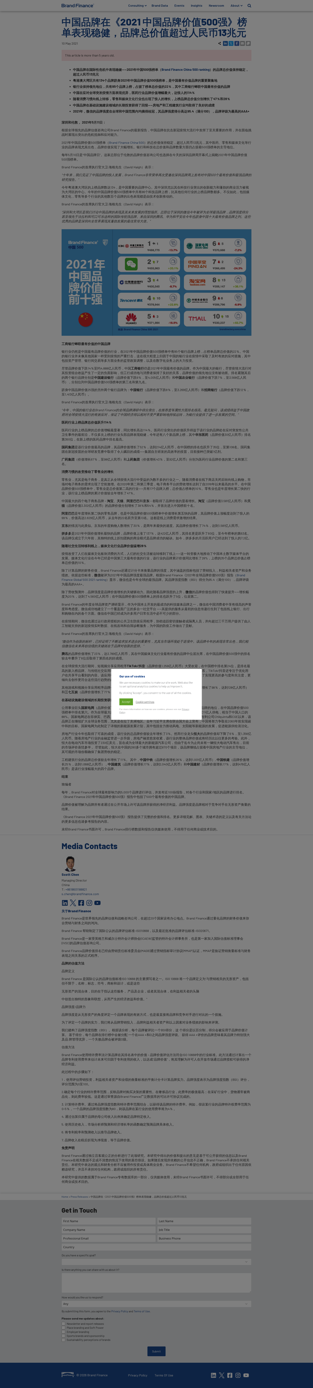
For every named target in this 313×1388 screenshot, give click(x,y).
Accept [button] (126, 701)
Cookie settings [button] (145, 701)
